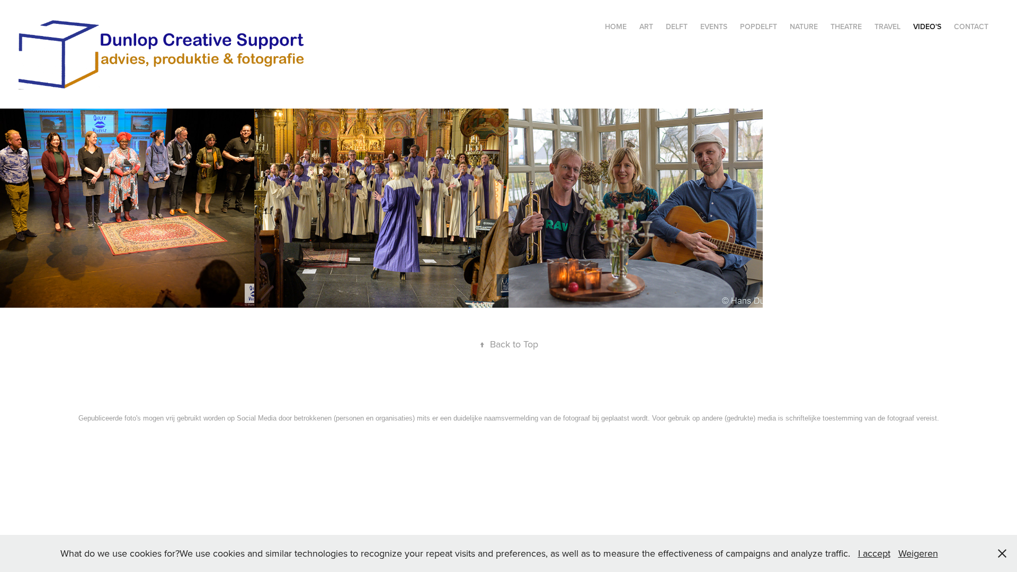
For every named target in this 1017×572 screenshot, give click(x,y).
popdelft (758, 26)
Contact (971, 26)
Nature (804, 26)
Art (646, 26)
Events (713, 26)
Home (616, 26)
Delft (677, 26)
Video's (927, 26)
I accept (874, 553)
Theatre (846, 26)
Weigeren (918, 553)
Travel (887, 26)
